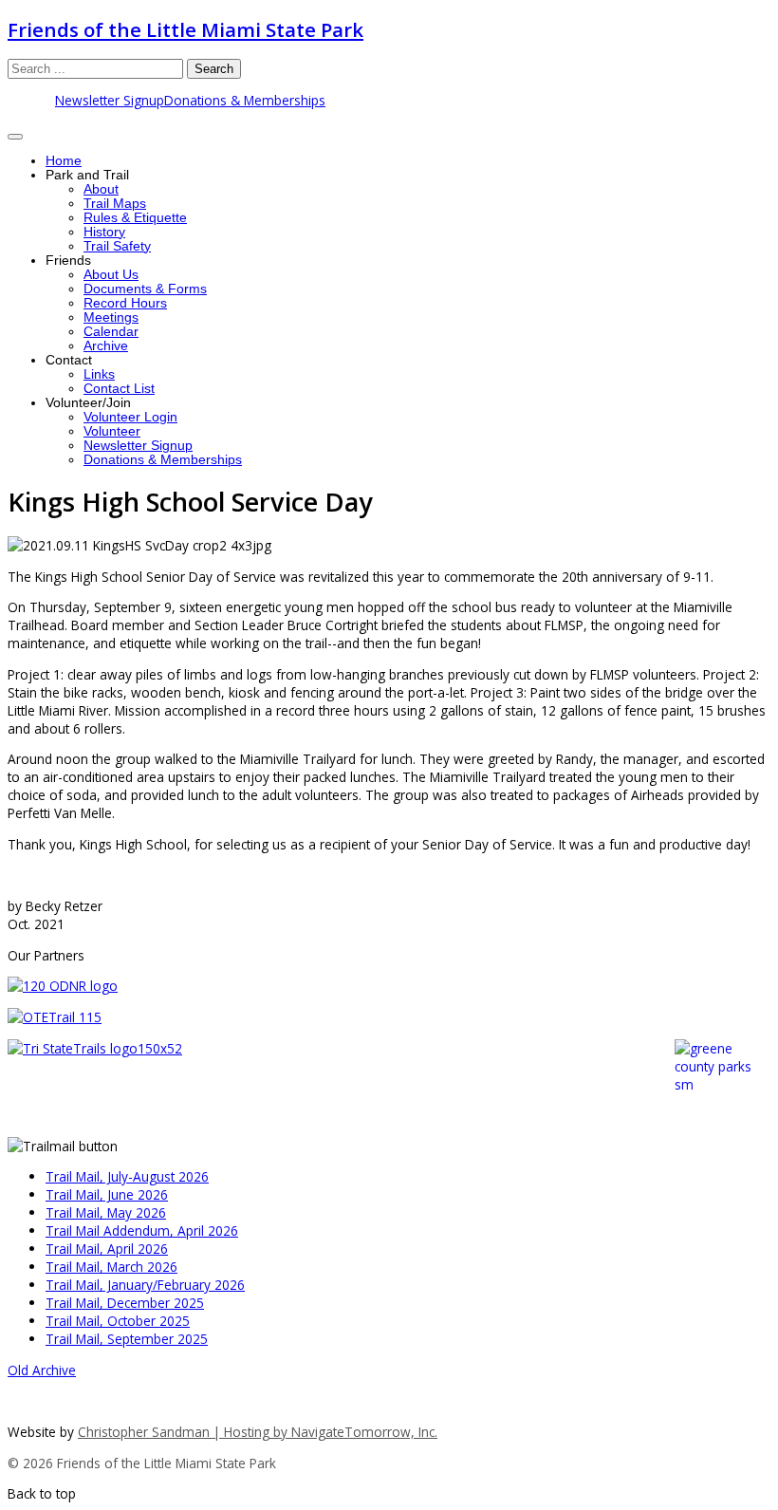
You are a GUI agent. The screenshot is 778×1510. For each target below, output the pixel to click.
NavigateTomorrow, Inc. (364, 1432)
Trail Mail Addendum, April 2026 (142, 1230)
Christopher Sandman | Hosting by (184, 1432)
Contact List (119, 389)
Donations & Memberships (244, 100)
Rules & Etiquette (135, 218)
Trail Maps (114, 203)
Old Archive (42, 1370)
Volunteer (111, 431)
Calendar (111, 332)
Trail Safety (117, 246)
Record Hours (125, 303)
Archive (105, 346)
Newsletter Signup (109, 100)
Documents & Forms (145, 289)
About (101, 189)
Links (99, 374)
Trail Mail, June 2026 (107, 1194)
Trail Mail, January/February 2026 (145, 1285)
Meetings (111, 317)
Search (213, 69)
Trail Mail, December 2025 (125, 1303)
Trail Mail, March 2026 (111, 1267)
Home (64, 161)
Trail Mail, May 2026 (106, 1212)
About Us (111, 275)
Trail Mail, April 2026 (107, 1249)
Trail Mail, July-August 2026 (127, 1176)
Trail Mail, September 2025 (127, 1339)
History (104, 232)
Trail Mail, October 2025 (118, 1321)
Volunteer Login (130, 417)
